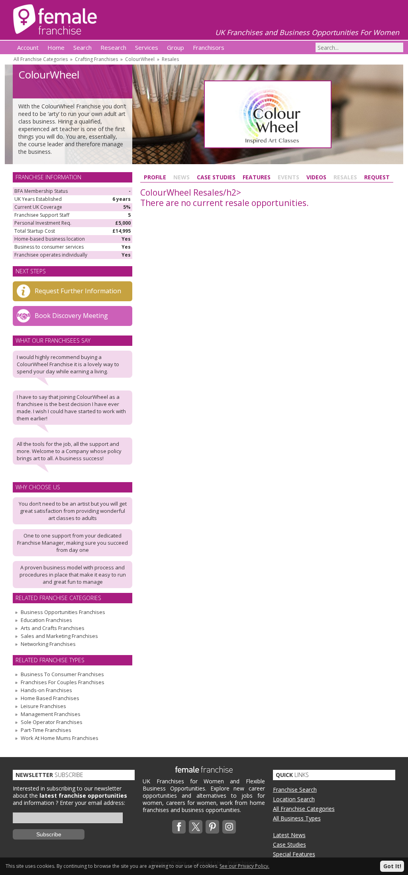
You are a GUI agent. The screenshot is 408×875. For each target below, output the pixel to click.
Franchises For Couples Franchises (62, 682)
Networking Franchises (48, 643)
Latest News (289, 835)
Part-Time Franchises (46, 730)
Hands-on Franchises (46, 690)
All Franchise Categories (41, 59)
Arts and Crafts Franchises (52, 628)
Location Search (294, 799)
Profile (155, 177)
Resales (170, 59)
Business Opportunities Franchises (63, 612)
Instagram (229, 827)
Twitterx (195, 827)
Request (377, 177)
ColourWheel (140, 59)
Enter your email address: (92, 802)
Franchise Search (295, 789)
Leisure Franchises (43, 706)
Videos (316, 177)
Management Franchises (50, 714)
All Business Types (297, 818)
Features (257, 177)
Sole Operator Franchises (51, 722)
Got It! (392, 866)
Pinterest (212, 827)
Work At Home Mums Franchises (59, 738)
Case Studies (216, 177)
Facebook (179, 827)
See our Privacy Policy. (244, 866)
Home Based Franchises (50, 698)
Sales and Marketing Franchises (59, 636)
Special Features (294, 854)
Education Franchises (46, 620)
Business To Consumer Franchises (62, 674)
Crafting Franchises (96, 59)
